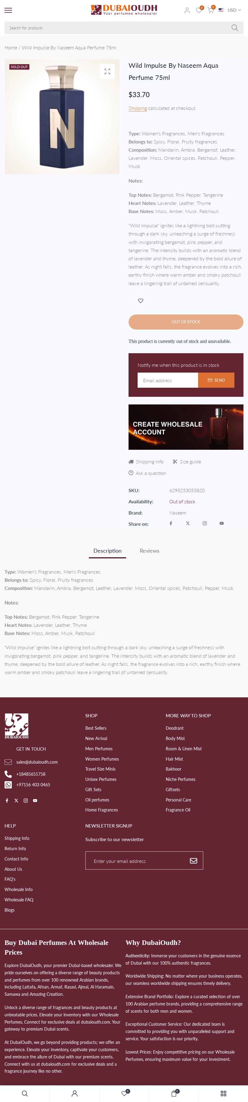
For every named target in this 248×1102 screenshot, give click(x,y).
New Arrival (96, 738)
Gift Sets (93, 789)
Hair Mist (174, 759)
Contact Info (16, 858)
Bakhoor (173, 768)
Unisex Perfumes (100, 779)
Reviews (149, 550)
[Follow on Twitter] (187, 523)
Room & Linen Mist (184, 748)
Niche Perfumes (180, 779)
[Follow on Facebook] (170, 523)
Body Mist (175, 738)
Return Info (15, 848)
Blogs (10, 910)
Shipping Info (17, 838)
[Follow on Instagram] (204, 523)
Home (11, 47)
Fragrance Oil (178, 809)
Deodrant (175, 728)
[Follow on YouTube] (221, 523)
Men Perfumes (99, 748)
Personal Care (178, 799)
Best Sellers (95, 728)
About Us (13, 869)
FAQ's (10, 879)
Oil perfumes (97, 799)
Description (107, 550)
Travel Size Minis (100, 768)
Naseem (177, 512)
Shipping (138, 108)
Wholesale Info (19, 889)
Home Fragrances (101, 809)
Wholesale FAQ (19, 899)
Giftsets (173, 789)
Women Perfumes (102, 759)
